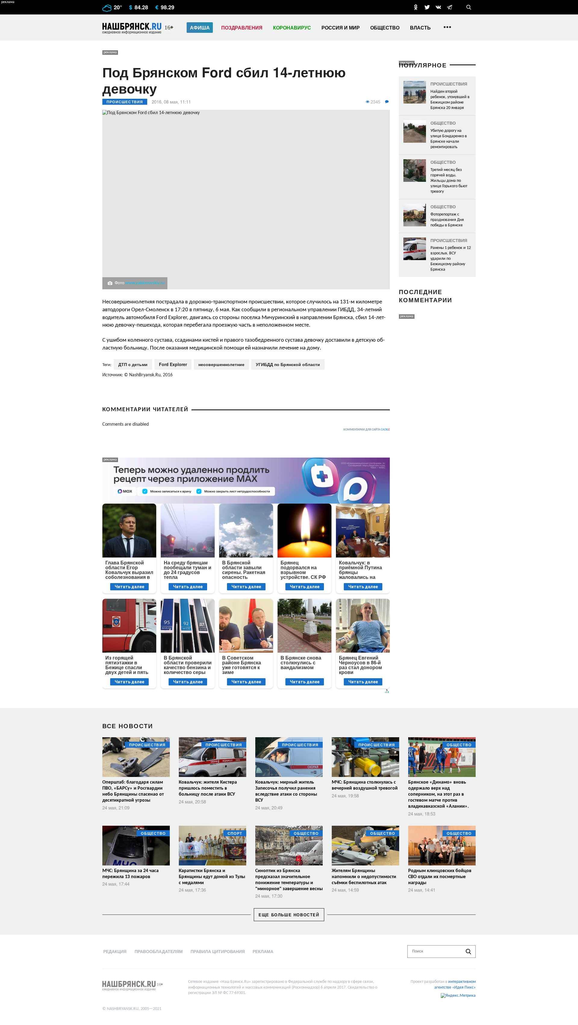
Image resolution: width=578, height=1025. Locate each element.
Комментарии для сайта (366, 429)
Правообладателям (159, 951)
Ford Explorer (173, 364)
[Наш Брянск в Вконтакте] (438, 7)
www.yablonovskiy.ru (144, 283)
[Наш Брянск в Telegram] (449, 7)
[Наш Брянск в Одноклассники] (415, 7)
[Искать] (468, 951)
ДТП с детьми (133, 364)
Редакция (114, 951)
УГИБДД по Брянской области (288, 364)
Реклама (263, 951)
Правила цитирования (218, 951)
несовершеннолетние (221, 364)
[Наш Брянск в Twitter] (427, 7)
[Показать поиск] (469, 7)
